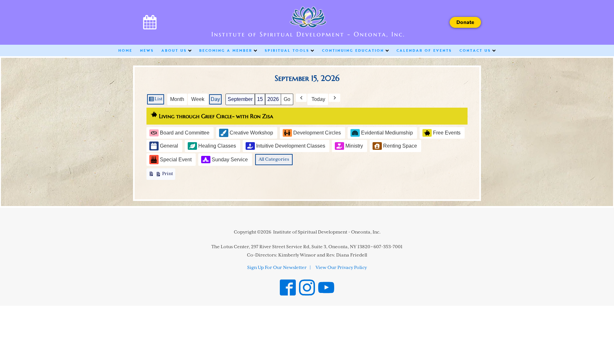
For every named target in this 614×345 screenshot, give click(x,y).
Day (215, 99)
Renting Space (400, 146)
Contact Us (475, 50)
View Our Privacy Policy (341, 267)
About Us (174, 50)
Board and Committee (184, 132)
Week (197, 99)
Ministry (354, 146)
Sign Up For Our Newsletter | (279, 267)
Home (125, 50)
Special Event (176, 159)
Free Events (446, 132)
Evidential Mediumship (387, 132)
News (147, 50)
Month (177, 99)
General (169, 146)
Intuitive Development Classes (290, 146)
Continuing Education (353, 50)
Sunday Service (230, 159)
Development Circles (317, 132)
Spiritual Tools (287, 50)
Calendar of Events (424, 50)
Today (318, 99)
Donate (465, 22)
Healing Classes (217, 146)
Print (160, 175)
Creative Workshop (251, 132)
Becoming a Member (225, 50)
